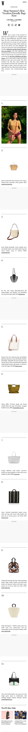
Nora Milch (10, 19)
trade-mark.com (5, 588)
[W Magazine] (2, 3)
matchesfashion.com (6, 699)
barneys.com (18, 366)
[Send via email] (19, 25)
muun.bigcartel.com (6, 184)
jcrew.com (16, 474)
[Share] (9, 25)
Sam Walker (19, 19)
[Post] (12, 25)
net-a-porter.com (5, 631)
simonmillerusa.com (18, 408)
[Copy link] (16, 25)
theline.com (22, 294)
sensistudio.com (5, 252)
